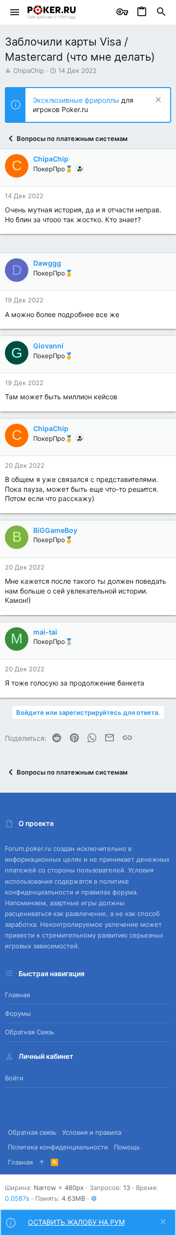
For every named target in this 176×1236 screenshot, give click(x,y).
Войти (14, 1078)
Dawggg (47, 263)
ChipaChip (28, 70)
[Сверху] (42, 1162)
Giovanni (48, 346)
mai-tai (45, 632)
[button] (15, 12)
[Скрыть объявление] (157, 100)
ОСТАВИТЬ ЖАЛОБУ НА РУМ (76, 1222)
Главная (17, 995)
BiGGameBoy (55, 530)
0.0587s (17, 1198)
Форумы (18, 1013)
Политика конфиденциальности (58, 1147)
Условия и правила (91, 1132)
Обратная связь (29, 1032)
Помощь (127, 1147)
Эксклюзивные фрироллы (77, 100)
